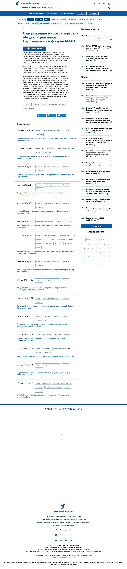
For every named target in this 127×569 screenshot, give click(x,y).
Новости (24, 8)
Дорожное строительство (66, 235)
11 (88, 252)
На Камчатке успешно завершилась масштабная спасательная (98, 181)
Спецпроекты (61, 516)
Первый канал (30, 3)
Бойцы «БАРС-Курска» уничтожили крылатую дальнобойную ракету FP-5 (99, 48)
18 (88, 256)
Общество (55, 19)
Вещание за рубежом (65, 535)
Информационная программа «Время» (50, 23)
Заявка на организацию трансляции (63, 557)
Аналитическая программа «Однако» (74, 23)
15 (104, 252)
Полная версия (47, 8)
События (56, 525)
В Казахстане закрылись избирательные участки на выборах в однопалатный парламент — (99, 141)
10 (84, 252)
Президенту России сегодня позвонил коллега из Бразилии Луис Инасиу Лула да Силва (45, 270)
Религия (92, 19)
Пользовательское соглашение (47, 522)
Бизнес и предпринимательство (45, 148)
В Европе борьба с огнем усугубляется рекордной (97, 164)
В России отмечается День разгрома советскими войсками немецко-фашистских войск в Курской (99, 87)
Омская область (49, 320)
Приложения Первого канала (51, 519)
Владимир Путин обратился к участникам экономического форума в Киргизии (43, 226)
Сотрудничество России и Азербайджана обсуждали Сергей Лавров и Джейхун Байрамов (43, 374)
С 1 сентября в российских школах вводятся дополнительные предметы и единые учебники (98, 154)
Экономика (39, 19)
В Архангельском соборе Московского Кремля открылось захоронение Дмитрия (97, 68)
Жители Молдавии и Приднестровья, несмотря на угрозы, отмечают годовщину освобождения (99, 99)
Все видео (82, 519)
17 (84, 256)
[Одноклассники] (51, 115)
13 (96, 252)
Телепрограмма (35, 8)
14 (100, 252)
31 (100, 244)
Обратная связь (65, 522)
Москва (90, 23)
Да (82, 13)
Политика (30, 19)
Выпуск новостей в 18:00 (95, 219)
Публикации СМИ (67, 525)
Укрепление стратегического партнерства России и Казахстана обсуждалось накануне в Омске (42, 325)
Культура (99, 19)
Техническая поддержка (81, 522)
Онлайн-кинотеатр (74, 516)
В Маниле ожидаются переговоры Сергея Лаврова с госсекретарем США (45, 356)
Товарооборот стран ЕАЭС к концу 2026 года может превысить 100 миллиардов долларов (43, 157)
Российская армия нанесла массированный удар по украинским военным (97, 38)
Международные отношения (57, 105)
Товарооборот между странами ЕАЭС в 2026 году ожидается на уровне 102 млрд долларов (47, 139)
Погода (34, 23)
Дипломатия (46, 349)
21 (100, 256)
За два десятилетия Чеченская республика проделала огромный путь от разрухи (98, 120)
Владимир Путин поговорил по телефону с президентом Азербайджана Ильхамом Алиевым (45, 307)
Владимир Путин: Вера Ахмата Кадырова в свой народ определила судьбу (99, 110)
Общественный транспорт (43, 243)
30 (96, 244)
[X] (61, 115)
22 (104, 256)
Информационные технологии (45, 239)
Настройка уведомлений (63, 530)
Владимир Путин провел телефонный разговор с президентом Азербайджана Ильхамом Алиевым (42, 289)
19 (92, 256)
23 (109, 256)
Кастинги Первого (70, 519)
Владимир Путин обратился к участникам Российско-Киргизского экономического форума (43, 194)
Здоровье (20, 23)
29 (92, 244)
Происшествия (72, 19)
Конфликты (39, 387)
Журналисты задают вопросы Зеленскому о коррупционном (97, 58)
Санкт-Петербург (29, 109)
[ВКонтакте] (41, 115)
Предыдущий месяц (83, 239)
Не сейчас (94, 13)
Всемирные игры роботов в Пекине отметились (98, 201)
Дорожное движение (50, 235)
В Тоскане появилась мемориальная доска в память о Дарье (99, 130)
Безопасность (83, 19)
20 (96, 256)
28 (88, 244)
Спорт (27, 23)
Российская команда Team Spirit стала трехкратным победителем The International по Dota (98, 191)
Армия (63, 19)
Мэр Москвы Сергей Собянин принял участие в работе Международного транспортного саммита (46, 252)
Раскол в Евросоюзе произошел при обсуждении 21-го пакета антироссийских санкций (41, 339)
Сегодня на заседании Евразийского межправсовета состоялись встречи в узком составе (45, 175)
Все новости (21, 19)
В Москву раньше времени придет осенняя (98, 172)
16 (109, 252)
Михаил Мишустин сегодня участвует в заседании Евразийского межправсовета (42, 212)
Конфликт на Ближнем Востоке (62, 383)
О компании (50, 516)
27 (84, 244)
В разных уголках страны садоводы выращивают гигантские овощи (98, 210)
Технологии (57, 243)
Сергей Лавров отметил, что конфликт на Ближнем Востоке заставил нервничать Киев (44, 396)
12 (92, 252)
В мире (47, 19)
